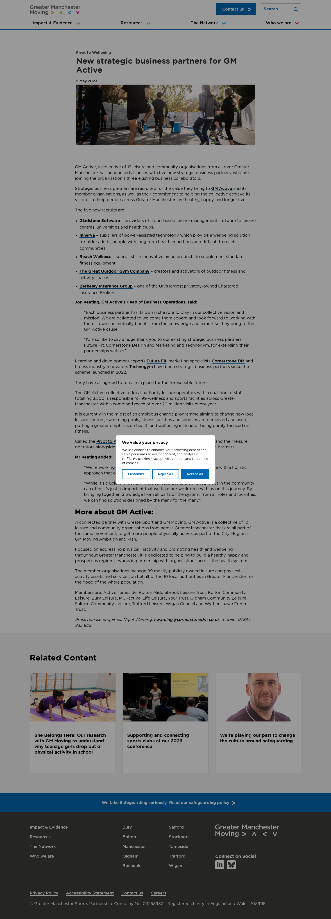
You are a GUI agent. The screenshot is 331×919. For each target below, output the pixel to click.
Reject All (165, 474)
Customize (136, 474)
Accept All (195, 474)
